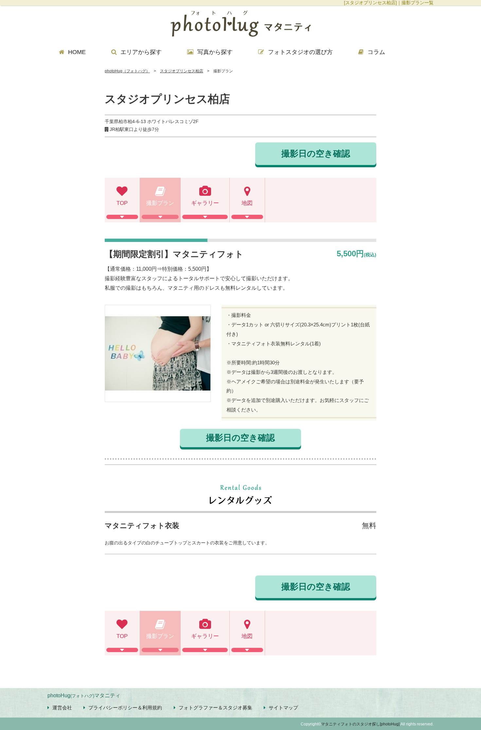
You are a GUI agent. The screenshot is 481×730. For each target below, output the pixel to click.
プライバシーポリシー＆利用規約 (125, 707)
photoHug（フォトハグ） (127, 71)
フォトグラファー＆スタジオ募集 (215, 707)
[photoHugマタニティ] (240, 24)
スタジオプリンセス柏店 (181, 71)
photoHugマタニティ (83, 695)
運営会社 (62, 707)
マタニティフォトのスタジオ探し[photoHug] (360, 724)
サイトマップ (283, 707)
